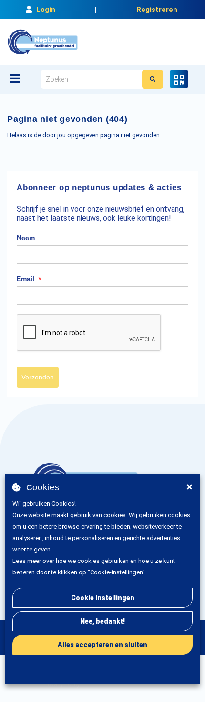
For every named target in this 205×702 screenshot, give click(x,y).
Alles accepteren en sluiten (102, 644)
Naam (26, 237)
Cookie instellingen (102, 598)
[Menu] (15, 78)
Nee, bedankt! (102, 621)
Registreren (156, 9)
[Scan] (179, 79)
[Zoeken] (152, 79)
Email (29, 279)
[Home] (42, 42)
